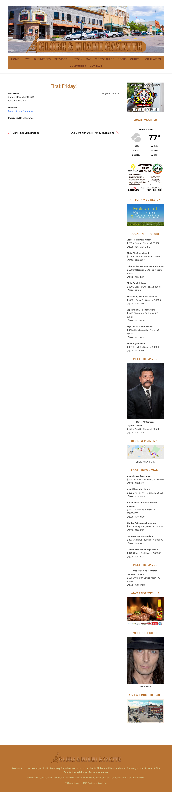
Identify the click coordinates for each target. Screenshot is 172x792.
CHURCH (136, 59)
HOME (15, 59)
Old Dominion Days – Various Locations (92, 132)
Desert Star (102, 783)
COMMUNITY (78, 65)
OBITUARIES (153, 59)
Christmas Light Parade (26, 132)
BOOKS (122, 59)
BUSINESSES (42, 59)
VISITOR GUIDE (104, 59)
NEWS (26, 59)
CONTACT (96, 65)
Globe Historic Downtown (20, 111)
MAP (89, 59)
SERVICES (60, 59)
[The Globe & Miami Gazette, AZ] (86, 51)
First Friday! (63, 86)
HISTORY (76, 59)
